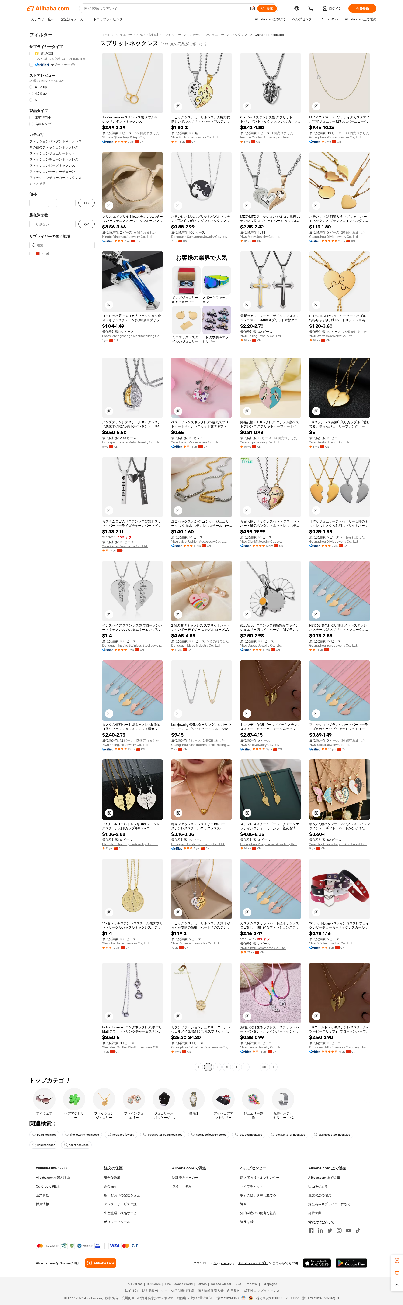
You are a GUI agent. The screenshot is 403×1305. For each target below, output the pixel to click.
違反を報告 (248, 1222)
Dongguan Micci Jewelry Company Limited (339, 1047)
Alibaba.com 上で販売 (324, 1177)
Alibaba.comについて (52, 1168)
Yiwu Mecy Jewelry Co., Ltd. (260, 236)
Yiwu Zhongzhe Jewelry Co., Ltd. (125, 745)
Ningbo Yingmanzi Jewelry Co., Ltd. (127, 236)
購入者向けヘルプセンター (259, 1177)
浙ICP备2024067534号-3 (320, 1298)
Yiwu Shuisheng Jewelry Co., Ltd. (194, 137)
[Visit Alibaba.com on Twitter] (330, 1230)
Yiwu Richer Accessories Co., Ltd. (195, 943)
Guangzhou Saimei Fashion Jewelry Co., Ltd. (201, 1047)
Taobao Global (221, 1284)
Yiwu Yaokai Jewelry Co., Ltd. (329, 745)
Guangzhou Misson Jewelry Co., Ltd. (335, 137)
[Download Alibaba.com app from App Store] (317, 1263)
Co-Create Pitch (48, 1186)
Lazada (202, 1284)
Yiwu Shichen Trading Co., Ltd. (330, 943)
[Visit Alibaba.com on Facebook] (311, 1230)
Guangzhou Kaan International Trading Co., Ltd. (201, 745)
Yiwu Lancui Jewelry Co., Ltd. (261, 1047)
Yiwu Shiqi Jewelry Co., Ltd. (259, 745)
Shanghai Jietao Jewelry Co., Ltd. (125, 943)
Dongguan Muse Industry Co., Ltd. (195, 645)
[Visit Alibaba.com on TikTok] (358, 1230)
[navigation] (62, 551)
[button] (252, 8)
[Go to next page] (273, 1067)
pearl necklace (46, 1134)
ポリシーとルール (117, 1222)
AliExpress (135, 1284)
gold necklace (46, 1145)
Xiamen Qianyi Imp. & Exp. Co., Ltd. (126, 137)
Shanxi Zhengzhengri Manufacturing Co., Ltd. (132, 336)
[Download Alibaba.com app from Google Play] (351, 1263)
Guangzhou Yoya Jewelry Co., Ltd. (333, 645)
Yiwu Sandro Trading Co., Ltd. (330, 442)
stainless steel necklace (334, 1134)
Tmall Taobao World (179, 1284)
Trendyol (251, 1284)
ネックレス (239, 35)
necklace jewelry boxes (211, 1134)
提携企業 (314, 1213)
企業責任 (42, 1195)
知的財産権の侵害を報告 (258, 1213)
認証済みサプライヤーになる (329, 1204)
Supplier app (224, 1263)
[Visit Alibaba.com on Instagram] (339, 1230)
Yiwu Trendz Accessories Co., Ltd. (195, 442)
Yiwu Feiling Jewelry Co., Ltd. (260, 336)
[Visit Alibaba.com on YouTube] (348, 1230)
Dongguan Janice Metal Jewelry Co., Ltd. (131, 442)
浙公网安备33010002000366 (277, 1298)
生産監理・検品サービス (122, 1213)
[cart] (311, 9)
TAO (238, 1284)
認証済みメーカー (185, 1177)
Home (104, 35)
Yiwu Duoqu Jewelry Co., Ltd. (261, 645)
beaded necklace (251, 1134)
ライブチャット (251, 1186)
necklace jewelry (123, 1134)
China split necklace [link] (269, 35)
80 (264, 1067)
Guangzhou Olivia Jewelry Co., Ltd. (333, 236)
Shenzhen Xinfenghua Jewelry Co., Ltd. (130, 844)
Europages (269, 1284)
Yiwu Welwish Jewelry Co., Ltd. (331, 336)
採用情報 (42, 1204)
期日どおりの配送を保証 (122, 1195)
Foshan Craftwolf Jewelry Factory (264, 137)
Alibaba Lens (46, 1263)
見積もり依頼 (182, 1186)
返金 (243, 1204)
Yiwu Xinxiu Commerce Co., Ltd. (125, 546)
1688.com (153, 1284)
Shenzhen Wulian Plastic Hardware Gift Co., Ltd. (132, 1047)
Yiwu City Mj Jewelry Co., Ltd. (261, 541)
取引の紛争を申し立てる (258, 1195)
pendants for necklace (290, 1134)
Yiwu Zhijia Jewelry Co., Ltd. (259, 442)
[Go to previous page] (199, 1067)
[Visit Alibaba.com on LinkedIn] (320, 1230)
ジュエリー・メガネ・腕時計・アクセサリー (148, 35)
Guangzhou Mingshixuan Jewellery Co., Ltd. (270, 844)
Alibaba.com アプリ (253, 1263)
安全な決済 (112, 1177)
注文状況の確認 (319, 1195)
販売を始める (318, 1186)
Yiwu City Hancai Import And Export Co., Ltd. (339, 844)
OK (86, 203)
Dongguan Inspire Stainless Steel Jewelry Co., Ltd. (132, 645)
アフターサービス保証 (120, 1204)
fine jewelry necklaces (84, 1134)
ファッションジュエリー (206, 35)
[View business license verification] (243, 1298)
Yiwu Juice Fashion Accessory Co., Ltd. (199, 541)
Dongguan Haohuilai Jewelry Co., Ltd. (198, 844)
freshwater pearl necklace (165, 1134)
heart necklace (79, 1145)
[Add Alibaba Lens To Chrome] (100, 1263)
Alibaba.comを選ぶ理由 (53, 1177)
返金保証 (110, 1186)
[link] (397, 1261)
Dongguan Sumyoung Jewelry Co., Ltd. (199, 236)
